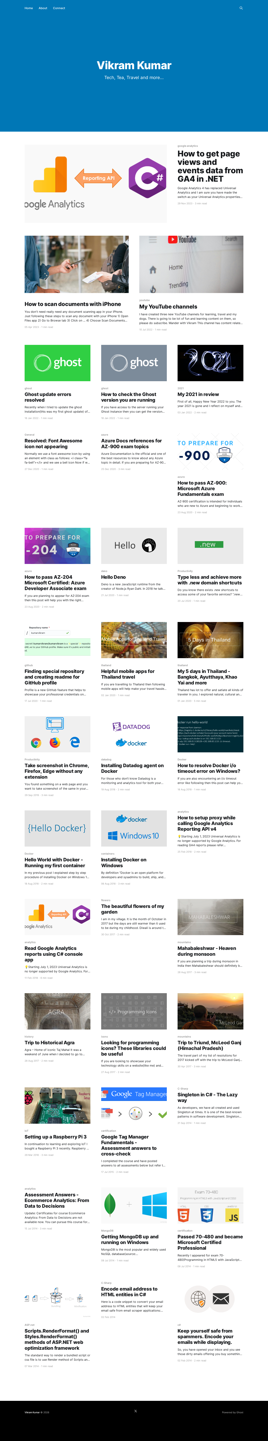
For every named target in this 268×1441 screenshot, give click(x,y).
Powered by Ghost (232, 1412)
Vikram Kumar (32, 1412)
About (43, 8)
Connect (59, 8)
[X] (135, 1411)
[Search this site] (241, 8)
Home (29, 8)
